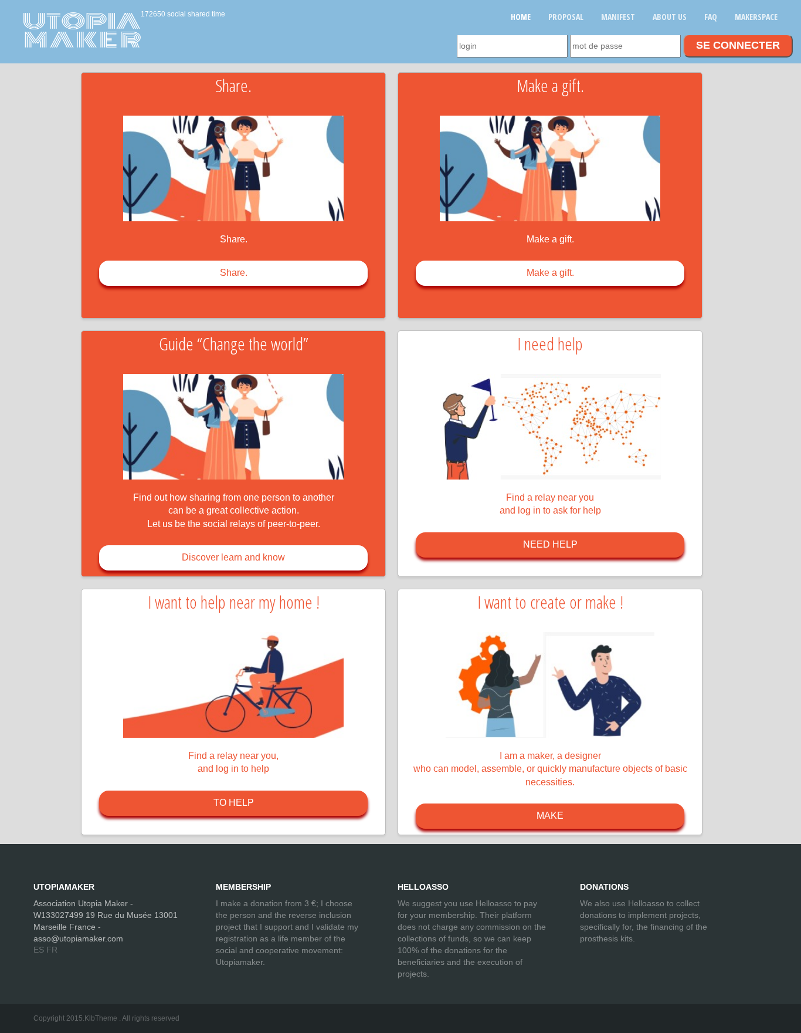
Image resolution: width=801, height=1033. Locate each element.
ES (38, 949)
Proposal (565, 16)
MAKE (550, 816)
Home (521, 16)
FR (51, 949)
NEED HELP (550, 544)
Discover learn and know (233, 557)
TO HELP (233, 803)
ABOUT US (670, 16)
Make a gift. (550, 273)
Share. (233, 273)
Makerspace (756, 16)
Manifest (618, 16)
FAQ (710, 16)
